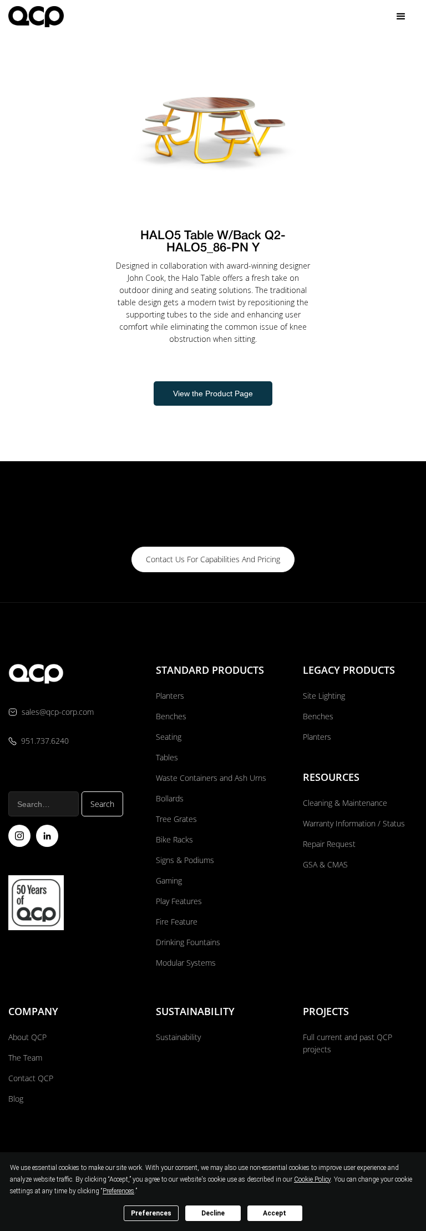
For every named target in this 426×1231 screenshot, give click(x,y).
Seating (168, 736)
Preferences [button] (118, 1191)
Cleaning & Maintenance (345, 803)
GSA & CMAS (325, 864)
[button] (401, 16)
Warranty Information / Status (355, 823)
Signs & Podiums (185, 860)
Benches (171, 716)
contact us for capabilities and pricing (213, 559)
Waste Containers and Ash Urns (211, 778)
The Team (25, 1057)
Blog (15, 1098)
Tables (167, 757)
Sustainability (178, 1037)
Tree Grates (176, 819)
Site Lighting (324, 695)
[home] (36, 16)
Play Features (179, 901)
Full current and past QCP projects (347, 1043)
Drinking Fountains (188, 942)
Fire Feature (176, 921)
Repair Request (329, 844)
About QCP (27, 1037)
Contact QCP (30, 1078)
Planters (170, 695)
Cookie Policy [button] (312, 1179)
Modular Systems (186, 962)
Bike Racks (174, 839)
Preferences (151, 1213)
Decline (213, 1213)
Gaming (169, 880)
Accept (274, 1213)
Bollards (170, 798)
